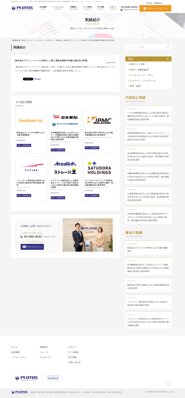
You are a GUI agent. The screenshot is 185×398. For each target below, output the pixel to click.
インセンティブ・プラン (141, 75)
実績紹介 (74, 8)
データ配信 (87, 8)
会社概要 (43, 8)
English (149, 3)
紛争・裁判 (135, 86)
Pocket (37, 79)
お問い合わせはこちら (158, 8)
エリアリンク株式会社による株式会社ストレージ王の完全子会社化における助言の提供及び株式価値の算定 (65, 183)
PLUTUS (22, 8)
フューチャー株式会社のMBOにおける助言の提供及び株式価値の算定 (31, 182)
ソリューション (58, 8)
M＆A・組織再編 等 (23, 145)
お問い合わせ (74, 362)
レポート (113, 8)
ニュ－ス (44, 352)
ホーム (14, 347)
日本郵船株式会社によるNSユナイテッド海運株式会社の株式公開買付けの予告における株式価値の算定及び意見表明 (65, 136)
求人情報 (100, 8)
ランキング (45, 357)
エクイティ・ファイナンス (143, 80)
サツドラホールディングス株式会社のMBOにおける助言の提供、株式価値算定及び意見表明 (99, 182)
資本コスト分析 (137, 64)
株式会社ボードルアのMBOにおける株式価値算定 (31, 134)
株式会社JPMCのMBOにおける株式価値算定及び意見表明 (99, 134)
